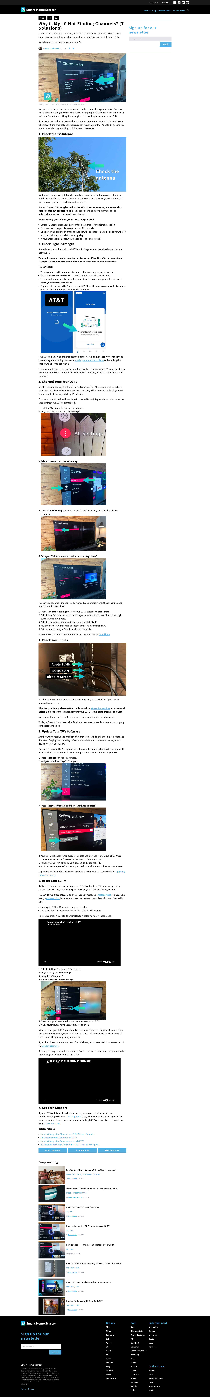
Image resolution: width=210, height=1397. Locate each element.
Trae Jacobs (72, 1179)
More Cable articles (52, 1150)
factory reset (104, 894)
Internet (77, 1174)
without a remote (50, 1045)
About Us (165, 3)
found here (104, 634)
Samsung (70, 1268)
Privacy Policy (27, 1389)
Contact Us (153, 3)
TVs (56, 18)
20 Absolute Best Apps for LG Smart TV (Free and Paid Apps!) (70, 1144)
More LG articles (82, 1150)
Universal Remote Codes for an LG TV (59, 1137)
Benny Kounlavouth (52, 49)
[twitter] (73, 48)
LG (50, 18)
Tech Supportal (74, 1116)
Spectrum (77, 1193)
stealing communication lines (89, 360)
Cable (42, 18)
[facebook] (69, 48)
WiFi (71, 1212)
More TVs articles (112, 1150)
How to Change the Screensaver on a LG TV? (62, 1141)
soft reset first (53, 898)
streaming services (100, 708)
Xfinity (97, 1174)
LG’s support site (52, 1123)
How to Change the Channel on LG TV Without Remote (67, 1134)
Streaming (87, 1174)
